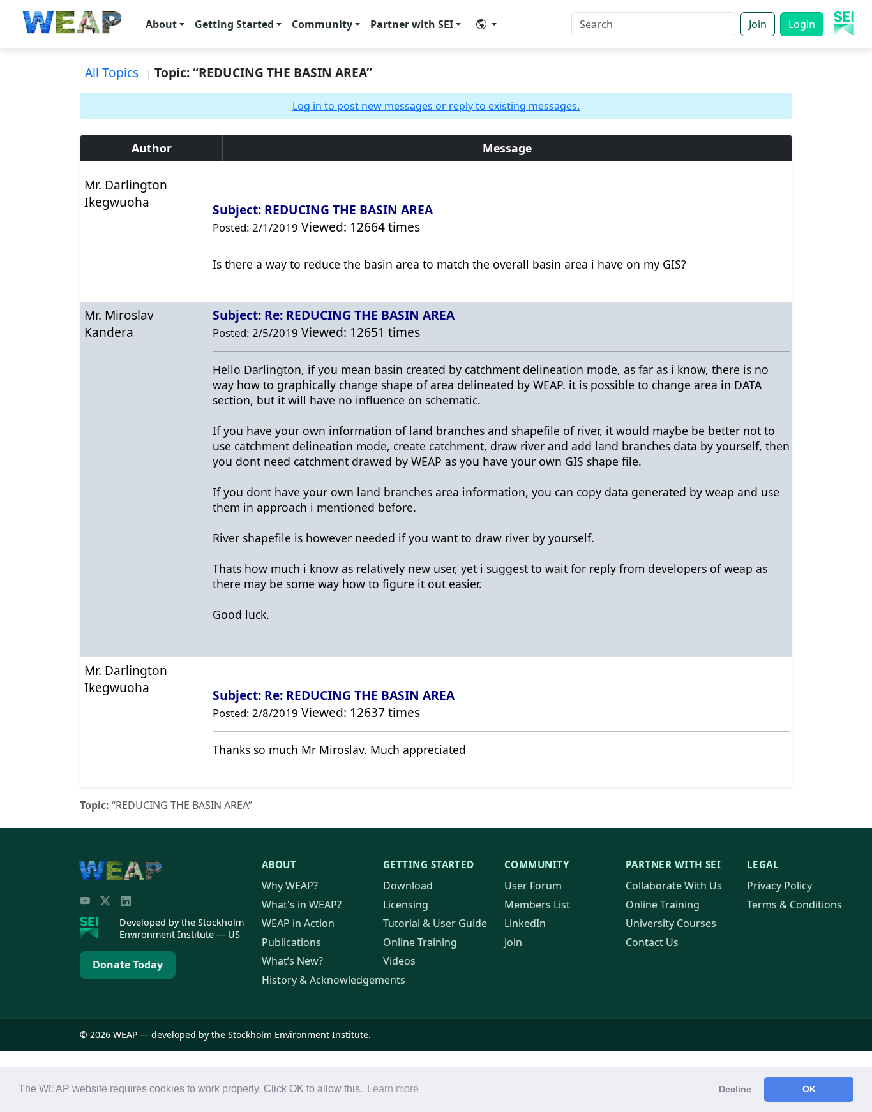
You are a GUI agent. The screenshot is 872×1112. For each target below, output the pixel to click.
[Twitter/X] (105, 901)
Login (801, 24)
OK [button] (809, 1089)
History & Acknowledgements (333, 980)
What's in (302, 905)
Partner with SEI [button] (411, 24)
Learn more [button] (393, 1088)
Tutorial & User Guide (435, 923)
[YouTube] (85, 901)
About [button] (161, 24)
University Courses (671, 923)
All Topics (112, 72)
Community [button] (322, 24)
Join (758, 24)
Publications (291, 942)
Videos (399, 961)
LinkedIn (525, 923)
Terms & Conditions (794, 905)
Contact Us (652, 942)
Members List (537, 905)
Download (408, 885)
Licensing (405, 905)
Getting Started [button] (234, 24)
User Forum (533, 885)
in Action (298, 923)
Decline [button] (735, 1089)
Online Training (420, 942)
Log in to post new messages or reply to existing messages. (436, 106)
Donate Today (128, 965)
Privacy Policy (779, 885)
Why (290, 885)
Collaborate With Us (674, 885)
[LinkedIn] (126, 901)
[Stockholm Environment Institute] (94, 928)
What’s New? (292, 961)
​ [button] (486, 24)
